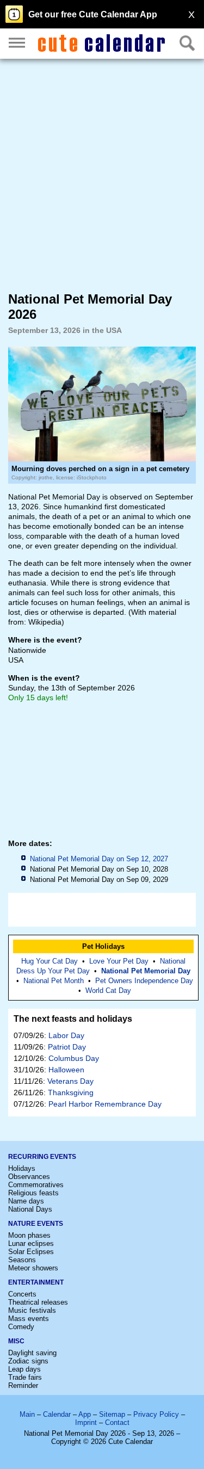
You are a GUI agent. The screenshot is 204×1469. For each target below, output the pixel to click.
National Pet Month (53, 981)
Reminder (23, 1385)
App (84, 1414)
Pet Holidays (103, 946)
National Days (30, 1209)
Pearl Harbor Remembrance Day (105, 1104)
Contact (117, 1422)
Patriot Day (67, 1046)
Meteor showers (33, 1268)
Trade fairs (25, 1377)
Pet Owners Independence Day (144, 981)
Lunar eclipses (31, 1243)
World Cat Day (108, 990)
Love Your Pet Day (119, 961)
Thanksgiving (71, 1092)
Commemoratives (36, 1185)
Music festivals (32, 1310)
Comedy (21, 1327)
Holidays (21, 1168)
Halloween (66, 1069)
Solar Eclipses (31, 1252)
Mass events (28, 1318)
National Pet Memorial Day (145, 971)
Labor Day (66, 1035)
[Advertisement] (102, 174)
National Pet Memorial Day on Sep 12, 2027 (99, 859)
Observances (29, 1176)
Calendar (57, 1414)
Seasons (22, 1260)
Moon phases (29, 1235)
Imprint (86, 1422)
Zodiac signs (28, 1361)
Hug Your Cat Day (49, 961)
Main (27, 1414)
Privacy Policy (156, 1414)
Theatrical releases (38, 1302)
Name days (26, 1201)
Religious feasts (33, 1193)
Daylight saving (32, 1353)
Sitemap (112, 1414)
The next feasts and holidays (73, 1018)
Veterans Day (70, 1081)
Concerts (22, 1294)
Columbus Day (73, 1058)
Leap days (24, 1369)
